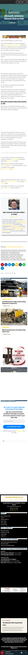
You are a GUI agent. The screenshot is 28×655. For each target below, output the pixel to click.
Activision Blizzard (5, 250)
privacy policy (19, 431)
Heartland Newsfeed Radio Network (9, 542)
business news (22, 250)
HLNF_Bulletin (9, 161)
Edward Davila (4, 252)
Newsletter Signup (5, 530)
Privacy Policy (4, 524)
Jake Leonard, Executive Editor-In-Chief (14, 213)
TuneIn (8, 187)
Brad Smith (14, 250)
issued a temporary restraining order (12, 45)
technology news (5, 259)
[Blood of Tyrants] (14, 356)
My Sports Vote (9, 227)
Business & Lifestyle (14, 12)
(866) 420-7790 (15, 510)
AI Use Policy (4, 523)
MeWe (13, 169)
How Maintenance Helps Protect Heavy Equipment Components (14, 302)
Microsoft (12, 257)
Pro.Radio (3, 646)
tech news (18, 257)
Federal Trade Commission (16, 255)
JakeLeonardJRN (14, 159)
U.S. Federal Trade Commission (18, 259)
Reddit (10, 165)
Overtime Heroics (6, 231)
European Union (5, 255)
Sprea (3, 187)
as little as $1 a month (11, 181)
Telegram (4, 169)
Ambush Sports (15, 226)
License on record (19, 642)
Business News (6, 327)
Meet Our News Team (5, 516)
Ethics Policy (3, 521)
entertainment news (14, 252)
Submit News (4, 534)
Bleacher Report (17, 229)
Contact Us (3, 536)
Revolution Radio (5, 543)
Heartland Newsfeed (20, 221)
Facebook (4, 165)
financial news (4, 257)
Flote (8, 169)
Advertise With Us (5, 519)
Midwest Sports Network (20, 227)
